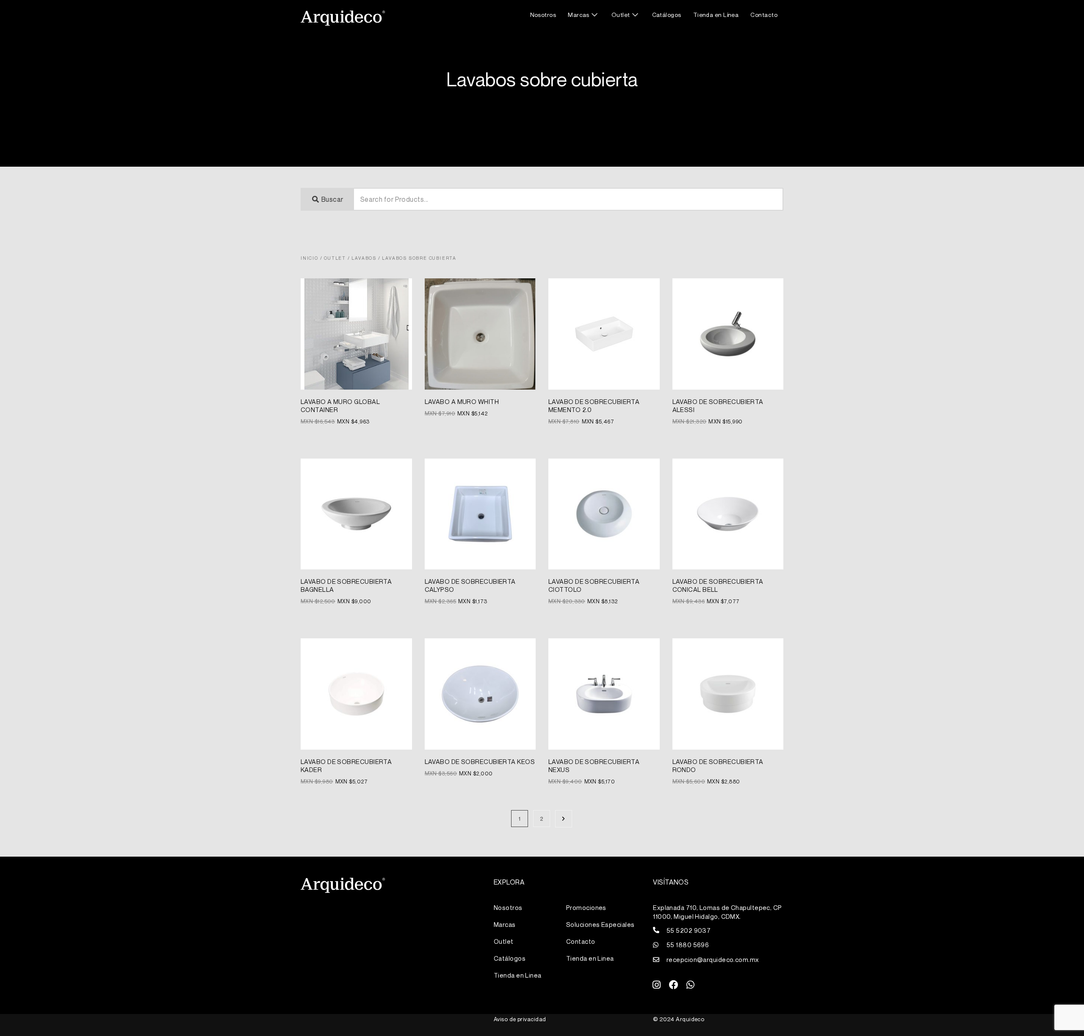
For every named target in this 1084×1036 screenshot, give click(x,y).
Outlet (620, 14)
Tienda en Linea (518, 975)
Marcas (578, 14)
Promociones (586, 907)
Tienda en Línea (716, 14)
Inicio (309, 258)
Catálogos (666, 14)
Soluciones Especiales (600, 924)
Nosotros (543, 14)
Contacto (763, 14)
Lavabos (363, 258)
